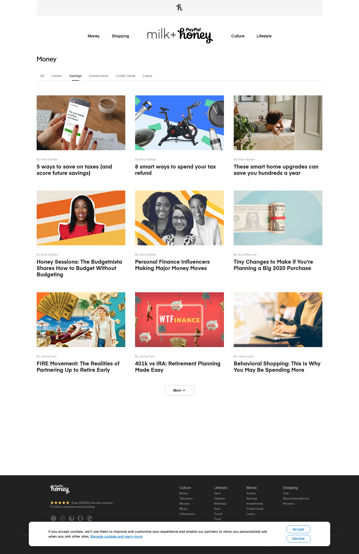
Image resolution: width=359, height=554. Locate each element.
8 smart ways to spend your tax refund (175, 169)
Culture (237, 36)
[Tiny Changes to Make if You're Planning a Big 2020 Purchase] (278, 250)
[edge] (89, 518)
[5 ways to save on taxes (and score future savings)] (81, 155)
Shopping (120, 36)
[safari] (62, 518)
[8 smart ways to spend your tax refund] (179, 155)
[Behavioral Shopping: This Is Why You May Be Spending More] (278, 351)
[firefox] (71, 518)
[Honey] (60, 490)
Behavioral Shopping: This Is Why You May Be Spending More (277, 366)
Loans (147, 76)
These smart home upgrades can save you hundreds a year (276, 169)
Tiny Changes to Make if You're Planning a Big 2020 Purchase (273, 265)
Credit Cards (125, 76)
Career (56, 76)
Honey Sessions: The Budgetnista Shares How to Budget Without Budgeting (79, 268)
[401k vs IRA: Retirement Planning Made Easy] (179, 351)
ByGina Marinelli (245, 255)
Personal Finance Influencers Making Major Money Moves (172, 265)
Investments (98, 76)
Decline (298, 538)
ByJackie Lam (47, 356)
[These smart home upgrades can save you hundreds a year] (278, 155)
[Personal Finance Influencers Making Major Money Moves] (179, 250)
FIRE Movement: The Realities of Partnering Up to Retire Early (78, 366)
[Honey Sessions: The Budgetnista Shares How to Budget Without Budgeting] (81, 250)
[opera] (80, 518)
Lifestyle (264, 36)
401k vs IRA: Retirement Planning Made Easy (178, 366)
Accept (298, 529)
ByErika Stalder (47, 159)
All (42, 76)
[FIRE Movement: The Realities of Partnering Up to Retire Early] (81, 351)
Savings (75, 76)
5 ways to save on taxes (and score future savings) (74, 169)
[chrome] (53, 518)
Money (94, 36)
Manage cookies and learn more (116, 536)
